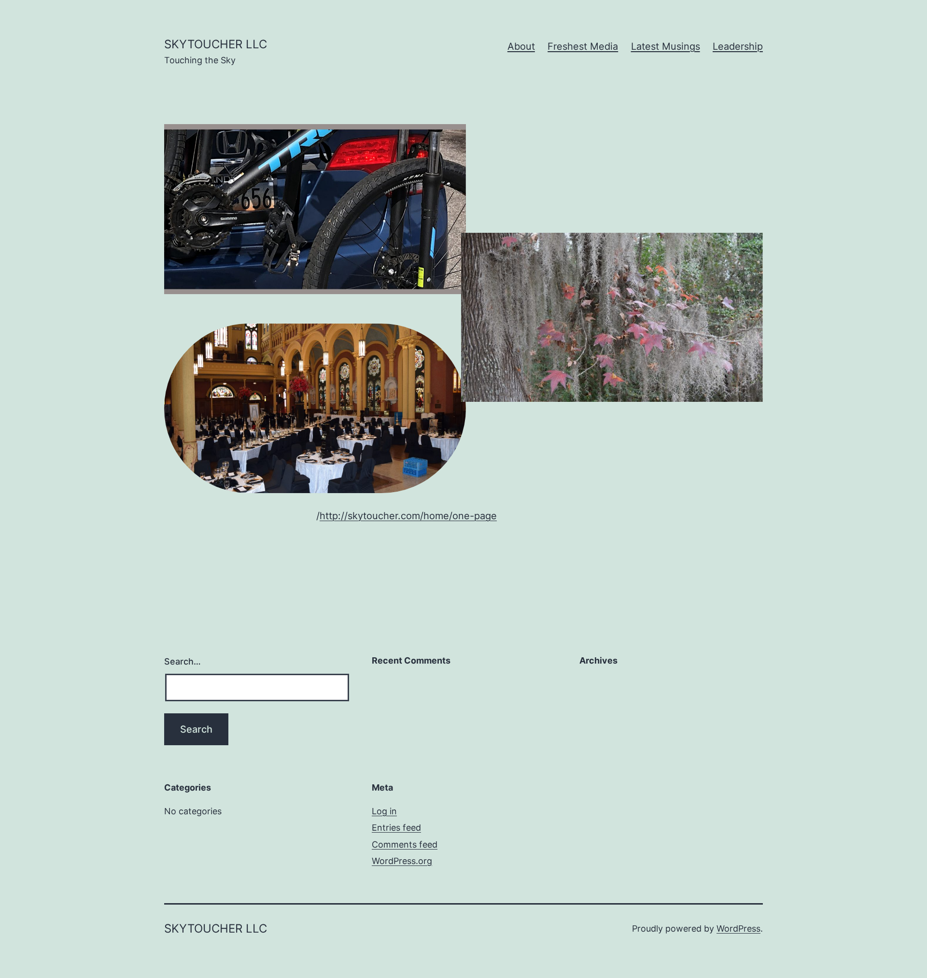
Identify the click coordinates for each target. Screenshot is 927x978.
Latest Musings (665, 46)
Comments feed (404, 844)
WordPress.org (402, 861)
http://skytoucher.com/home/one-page (408, 516)
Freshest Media (583, 46)
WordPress (738, 928)
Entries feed (396, 827)
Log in (384, 811)
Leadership (738, 46)
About (521, 46)
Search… (182, 661)
